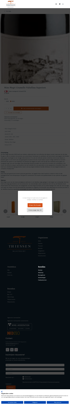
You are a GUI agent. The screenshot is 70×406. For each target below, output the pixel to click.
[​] (59, 4)
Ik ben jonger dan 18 (35, 210)
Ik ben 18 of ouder (35, 205)
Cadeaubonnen (42, 280)
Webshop (40, 272)
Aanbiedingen (42, 277)
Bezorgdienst (41, 275)
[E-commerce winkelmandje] (56, 4)
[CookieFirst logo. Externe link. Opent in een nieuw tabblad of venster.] (2, 391)
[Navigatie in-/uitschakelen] (62, 4)
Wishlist (40, 270)
